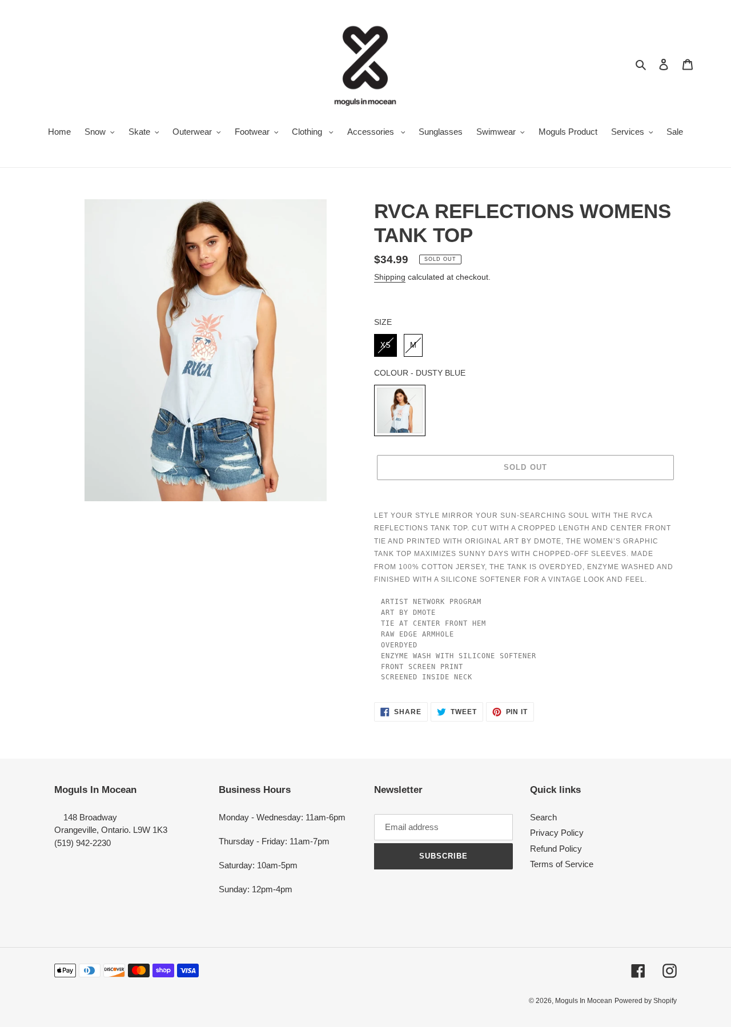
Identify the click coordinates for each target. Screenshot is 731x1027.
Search (543, 817)
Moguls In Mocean (583, 1001)
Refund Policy (556, 848)
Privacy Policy (557, 832)
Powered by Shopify (645, 1001)
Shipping (389, 276)
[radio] (385, 345)
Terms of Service (561, 864)
